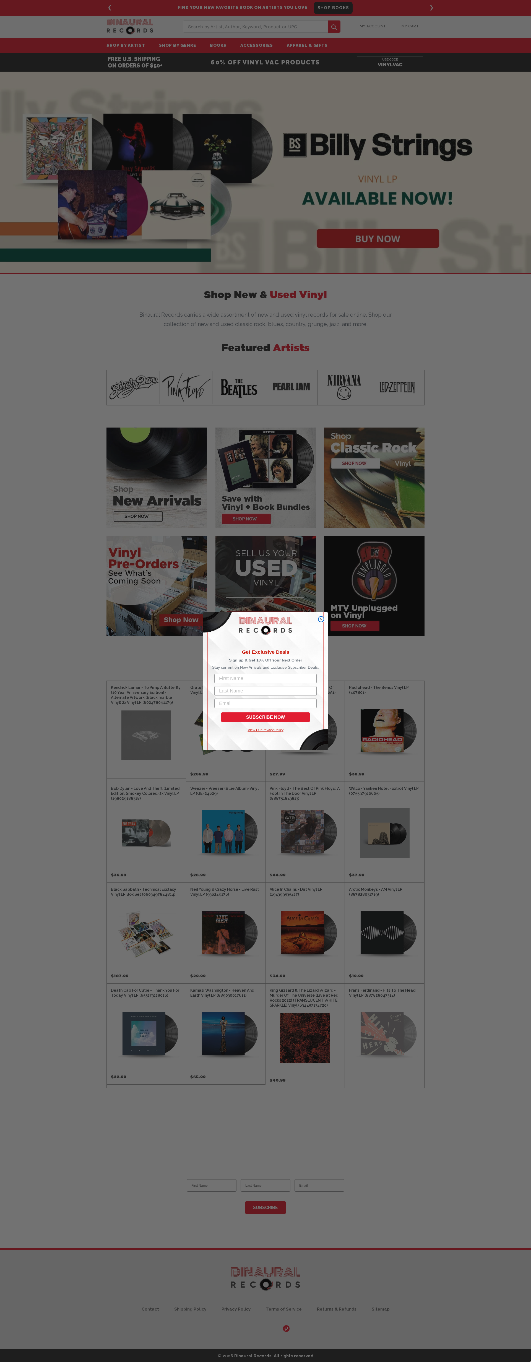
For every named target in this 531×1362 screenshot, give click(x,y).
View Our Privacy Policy (265, 730)
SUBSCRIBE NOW (265, 717)
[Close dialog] (321, 619)
